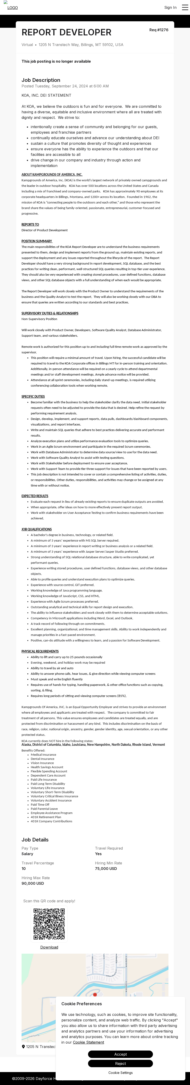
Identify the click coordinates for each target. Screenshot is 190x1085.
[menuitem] (11, 7)
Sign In (170, 7)
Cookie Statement (88, 1042)
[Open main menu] (185, 7)
